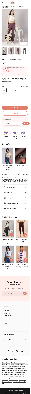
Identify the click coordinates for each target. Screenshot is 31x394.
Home (3, 6)
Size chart (25, 86)
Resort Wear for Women (7, 376)
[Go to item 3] (17, 51)
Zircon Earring (22, 382)
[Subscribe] (25, 293)
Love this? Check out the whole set (10, 74)
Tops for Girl (4, 366)
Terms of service (18, 393)
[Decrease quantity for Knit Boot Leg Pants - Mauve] (3, 102)
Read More (4, 83)
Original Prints (7, 313)
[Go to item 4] (24, 51)
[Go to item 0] (4, 51)
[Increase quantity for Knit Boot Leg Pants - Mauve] (11, 102)
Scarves (5, 318)
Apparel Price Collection (11, 6)
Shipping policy (25, 393)
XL (4, 95)
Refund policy (4, 393)
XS (4, 90)
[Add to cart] (23, 161)
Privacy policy (11, 393)
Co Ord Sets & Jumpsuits (10, 310)
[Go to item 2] (11, 51)
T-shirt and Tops (7, 315)
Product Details (24, 174)
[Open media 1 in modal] (15, 27)
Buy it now (15, 113)
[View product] (10, 161)
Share (5, 174)
